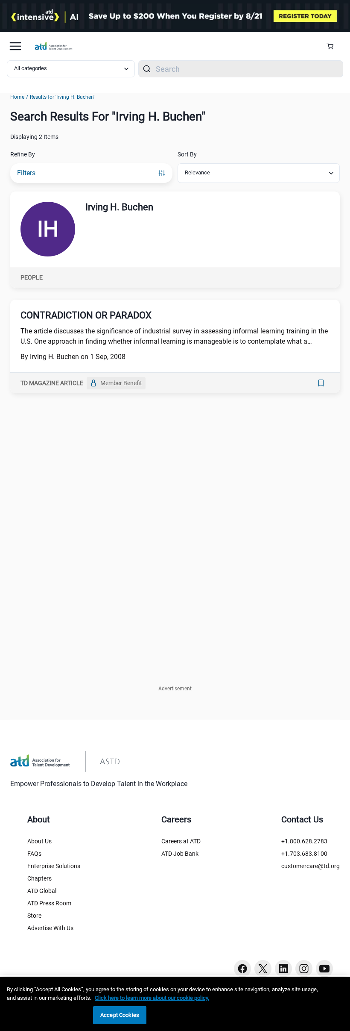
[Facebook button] (242, 968)
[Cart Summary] (333, 46)
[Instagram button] (303, 968)
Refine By (22, 154)
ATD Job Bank (179, 853)
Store (34, 915)
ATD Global (41, 890)
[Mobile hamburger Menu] (15, 46)
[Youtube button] (324, 968)
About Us (39, 841)
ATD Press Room (49, 903)
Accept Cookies (119, 1015)
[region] (175, 1004)
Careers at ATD (181, 841)
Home (17, 97)
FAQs (34, 853)
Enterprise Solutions (53, 866)
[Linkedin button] (283, 968)
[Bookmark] (321, 383)
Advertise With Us (50, 928)
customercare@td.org (310, 866)
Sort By (187, 154)
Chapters (39, 878)
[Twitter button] (262, 968)
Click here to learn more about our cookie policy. (152, 998)
